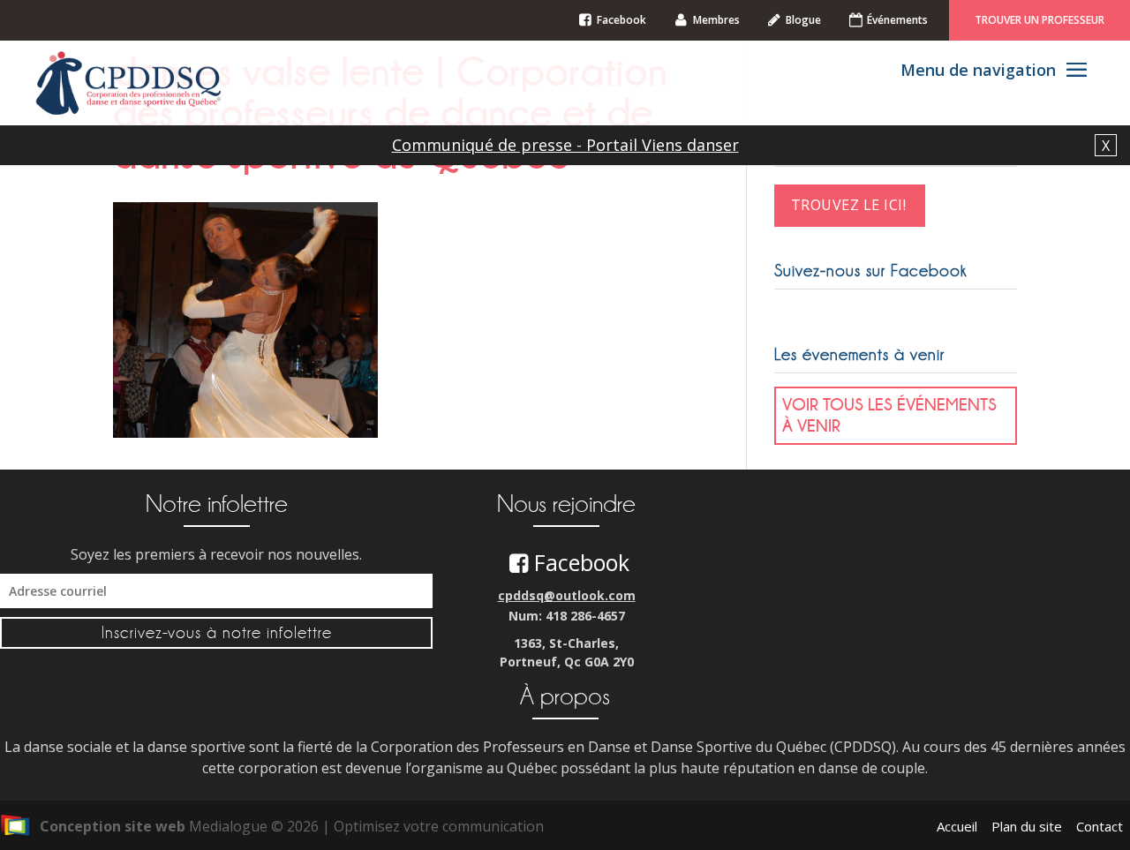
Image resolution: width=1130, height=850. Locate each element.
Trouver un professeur (1039, 19)
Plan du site (1026, 826)
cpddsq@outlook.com (567, 595)
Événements (897, 19)
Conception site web (112, 826)
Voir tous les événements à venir (889, 415)
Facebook (621, 19)
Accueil (957, 826)
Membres (716, 19)
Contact (1099, 826)
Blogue (803, 19)
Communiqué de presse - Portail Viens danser (565, 144)
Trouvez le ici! (849, 204)
